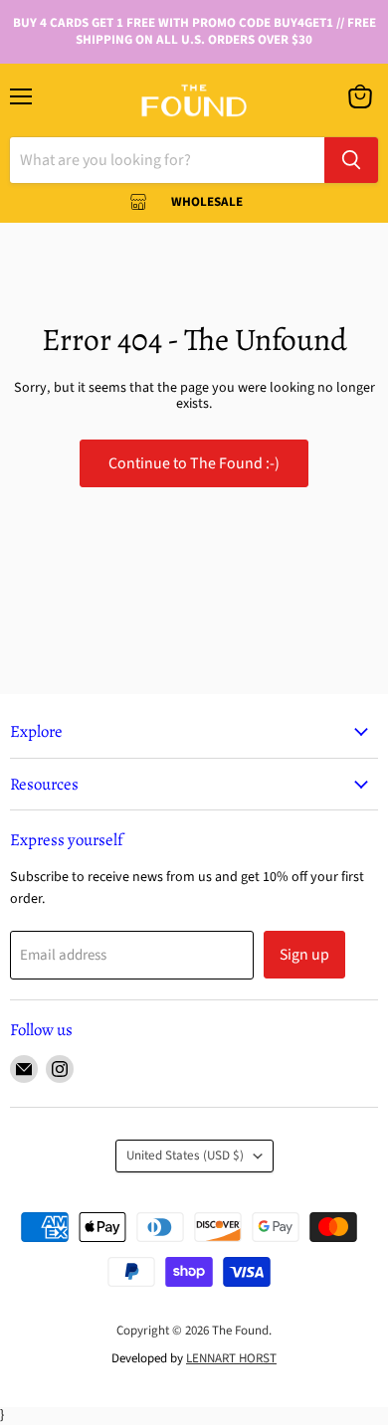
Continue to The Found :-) (194, 463)
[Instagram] (60, 1069)
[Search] (351, 160)
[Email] (24, 1069)
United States (185, 1155)
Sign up (304, 955)
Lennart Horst (231, 1358)
